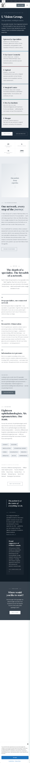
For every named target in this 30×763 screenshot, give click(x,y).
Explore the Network (9, 249)
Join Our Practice (20, 133)
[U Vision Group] (3, 5)
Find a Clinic (7, 133)
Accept (15, 757)
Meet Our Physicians (15, 483)
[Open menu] (27, 5)
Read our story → (11, 534)
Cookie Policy (11, 761)
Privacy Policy (18, 761)
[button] (28, 744)
